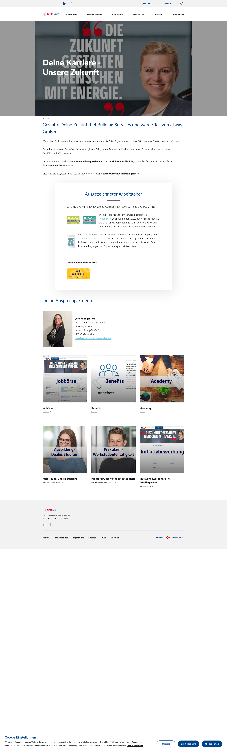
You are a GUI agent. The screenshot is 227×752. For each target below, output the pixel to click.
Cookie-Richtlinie (135, 745)
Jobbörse (146, 3)
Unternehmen (178, 14)
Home (45, 119)
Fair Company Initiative (93, 238)
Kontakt (46, 537)
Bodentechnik (139, 14)
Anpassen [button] (166, 743)
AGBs (103, 537)
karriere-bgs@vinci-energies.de (93, 338)
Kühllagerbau (118, 14)
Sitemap (115, 537)
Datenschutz (61, 537)
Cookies (92, 537)
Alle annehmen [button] (212, 743)
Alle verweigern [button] (188, 743)
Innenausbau (71, 14)
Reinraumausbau (94, 14)
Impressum (78, 537)
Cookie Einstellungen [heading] (20, 737)
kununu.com (105, 218)
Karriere (158, 14)
